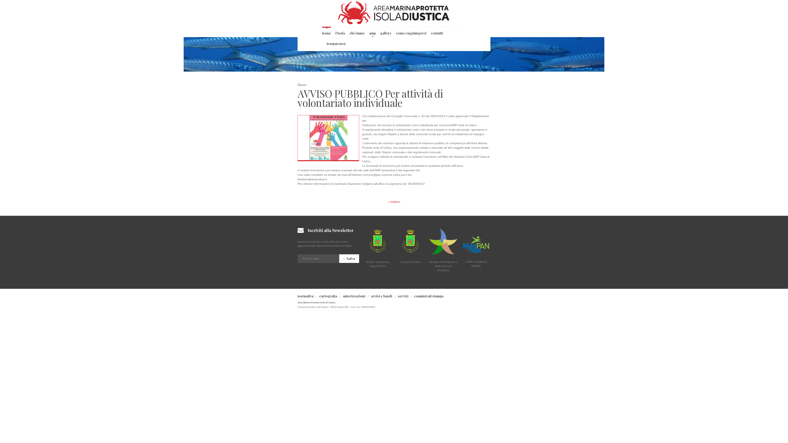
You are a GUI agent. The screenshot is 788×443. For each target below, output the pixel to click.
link (418, 170)
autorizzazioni (354, 296)
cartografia (328, 296)
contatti (437, 33)
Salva (351, 258)
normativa (306, 296)
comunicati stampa (428, 296)
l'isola (340, 33)
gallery (386, 33)
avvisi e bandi (381, 296)
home (326, 33)
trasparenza (336, 43)
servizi (403, 296)
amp (372, 33)
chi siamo (357, 33)
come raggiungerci (411, 33)
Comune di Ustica (410, 262)
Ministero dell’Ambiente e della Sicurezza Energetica (443, 266)
